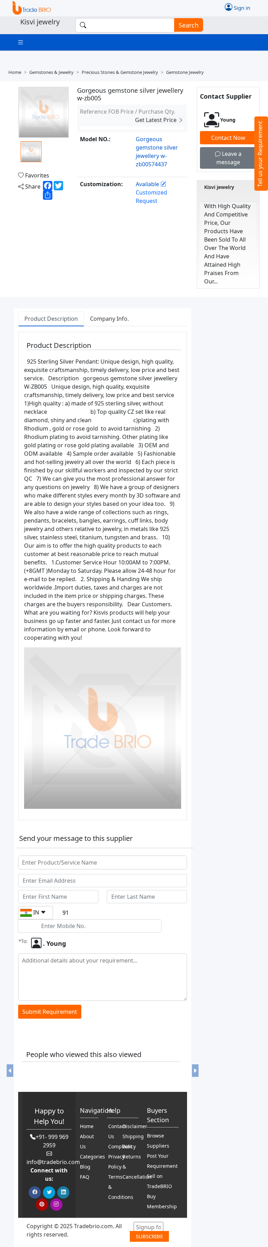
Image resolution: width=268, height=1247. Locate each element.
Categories (92, 1156)
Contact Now (228, 138)
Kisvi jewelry (219, 187)
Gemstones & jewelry (51, 72)
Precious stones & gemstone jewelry (120, 72)
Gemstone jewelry (185, 72)
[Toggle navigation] (21, 42)
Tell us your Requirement (260, 154)
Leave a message (228, 158)
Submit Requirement (49, 1012)
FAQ (84, 1176)
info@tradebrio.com (53, 1162)
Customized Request (151, 197)
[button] (10, 1071)
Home (14, 72)
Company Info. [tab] (109, 318)
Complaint (120, 1146)
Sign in (241, 7)
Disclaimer (134, 1126)
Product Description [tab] (51, 318)
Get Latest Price (156, 120)
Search (189, 25)
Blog (85, 1166)
